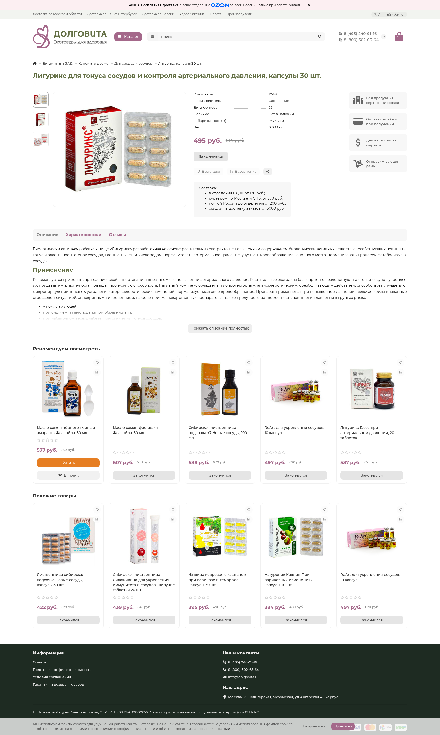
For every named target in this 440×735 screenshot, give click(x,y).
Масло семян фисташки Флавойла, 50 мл (135, 430)
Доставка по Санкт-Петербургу (112, 14)
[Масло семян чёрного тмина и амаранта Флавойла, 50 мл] (68, 389)
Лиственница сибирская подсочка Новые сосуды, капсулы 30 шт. (60, 579)
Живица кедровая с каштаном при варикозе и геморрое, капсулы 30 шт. (217, 579)
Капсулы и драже (93, 63)
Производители (239, 14)
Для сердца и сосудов (133, 63)
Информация (48, 652)
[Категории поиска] (152, 36)
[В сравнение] (97, 372)
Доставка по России (158, 14)
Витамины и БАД (58, 63)
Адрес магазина (192, 14)
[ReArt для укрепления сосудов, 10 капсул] (296, 389)
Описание (47, 234)
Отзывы (117, 234)
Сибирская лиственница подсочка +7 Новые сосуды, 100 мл (218, 432)
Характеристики (83, 234)
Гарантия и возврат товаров (58, 684)
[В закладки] (97, 362)
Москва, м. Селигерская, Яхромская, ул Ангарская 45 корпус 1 (284, 697)
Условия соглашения (52, 677)
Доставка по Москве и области (57, 14)
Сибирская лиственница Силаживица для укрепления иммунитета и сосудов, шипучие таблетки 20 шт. (144, 582)
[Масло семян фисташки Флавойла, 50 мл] (144, 389)
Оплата (216, 14)
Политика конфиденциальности (62, 669)
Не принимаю (314, 726)
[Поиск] (320, 37)
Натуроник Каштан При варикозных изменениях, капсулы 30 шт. (289, 579)
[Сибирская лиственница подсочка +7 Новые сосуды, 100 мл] (220, 389)
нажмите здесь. (231, 729)
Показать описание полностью (220, 328)
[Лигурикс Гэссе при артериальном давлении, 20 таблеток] (371, 389)
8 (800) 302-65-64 (361, 39)
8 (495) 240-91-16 (360, 33)
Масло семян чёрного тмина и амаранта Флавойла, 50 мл (66, 430)
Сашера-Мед (280, 101)
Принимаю (343, 726)
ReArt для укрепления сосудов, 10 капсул (294, 430)
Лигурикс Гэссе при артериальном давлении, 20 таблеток (367, 432)
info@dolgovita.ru (243, 677)
